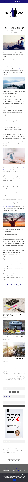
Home (7, 469)
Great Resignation (17, 69)
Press (17, 469)
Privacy (20, 469)
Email (4, 400)
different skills (16, 256)
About (10, 469)
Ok (14, 479)
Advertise (14, 469)
